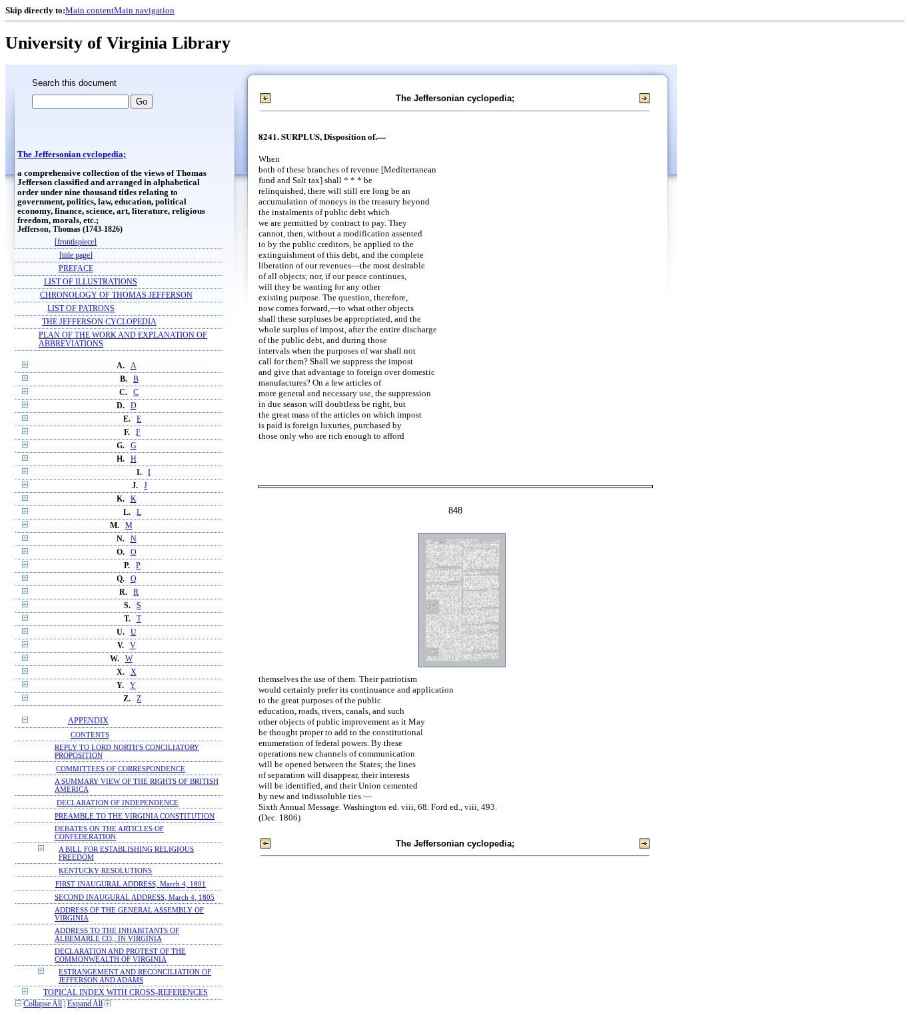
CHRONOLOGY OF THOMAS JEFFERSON (116, 295)
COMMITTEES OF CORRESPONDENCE (120, 769)
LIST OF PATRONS (81, 308)
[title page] (76, 255)
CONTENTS (90, 735)
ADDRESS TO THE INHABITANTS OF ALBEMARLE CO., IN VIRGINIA (117, 934)
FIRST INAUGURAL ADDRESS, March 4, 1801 (130, 884)
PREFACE (76, 268)
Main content (89, 10)
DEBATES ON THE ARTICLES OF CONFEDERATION (109, 833)
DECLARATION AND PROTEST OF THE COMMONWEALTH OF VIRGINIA (120, 955)
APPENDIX (88, 721)
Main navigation (144, 10)
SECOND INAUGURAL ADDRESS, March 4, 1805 (135, 897)
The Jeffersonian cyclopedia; (71, 154)
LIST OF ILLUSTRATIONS (90, 282)
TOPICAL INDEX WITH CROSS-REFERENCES (125, 992)
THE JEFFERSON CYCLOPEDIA (99, 322)
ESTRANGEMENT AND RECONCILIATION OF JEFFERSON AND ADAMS (135, 976)
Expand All (85, 1004)
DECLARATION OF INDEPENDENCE (118, 803)
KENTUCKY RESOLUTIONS (105, 870)
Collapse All (42, 1004)
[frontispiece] (76, 242)
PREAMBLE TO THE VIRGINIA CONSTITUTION (135, 816)
